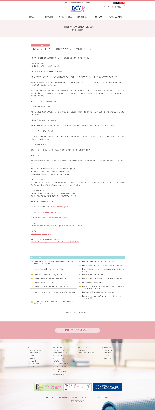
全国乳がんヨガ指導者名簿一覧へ (76, 313)
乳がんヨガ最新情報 (115, 17)
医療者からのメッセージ (111, 358)
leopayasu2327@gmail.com (50, 212)
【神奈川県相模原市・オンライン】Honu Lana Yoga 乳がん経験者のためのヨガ (103, 270)
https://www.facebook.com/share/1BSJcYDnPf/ (53, 217)
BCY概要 (32, 355)
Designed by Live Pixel (77, 402)
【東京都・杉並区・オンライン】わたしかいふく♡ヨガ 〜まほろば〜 (103, 265)
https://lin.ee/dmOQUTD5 (59, 207)
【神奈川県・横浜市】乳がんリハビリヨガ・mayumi (98, 261)
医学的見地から (108, 353)
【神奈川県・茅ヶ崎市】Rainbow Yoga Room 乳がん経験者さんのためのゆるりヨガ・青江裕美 (54, 262)
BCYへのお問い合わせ (79, 330)
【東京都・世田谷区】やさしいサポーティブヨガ (49, 269)
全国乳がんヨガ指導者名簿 (86, 353)
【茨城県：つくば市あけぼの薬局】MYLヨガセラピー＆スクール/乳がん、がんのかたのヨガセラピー (103, 287)
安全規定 (32, 358)
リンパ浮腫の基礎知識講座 (61, 364)
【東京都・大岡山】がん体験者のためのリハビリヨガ (50, 279)
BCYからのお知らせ (33, 366)
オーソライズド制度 (60, 372)
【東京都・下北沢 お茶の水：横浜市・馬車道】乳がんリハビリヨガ (102, 279)
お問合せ (120, 7)
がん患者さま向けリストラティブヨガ (65, 361)
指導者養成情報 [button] (48, 17)
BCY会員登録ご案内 (59, 374)
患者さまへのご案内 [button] (65, 17)
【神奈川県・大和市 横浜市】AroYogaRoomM (48, 275)
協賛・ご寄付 (99, 17)
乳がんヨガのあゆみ (35, 350)
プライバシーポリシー (87, 397)
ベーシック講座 (58, 355)
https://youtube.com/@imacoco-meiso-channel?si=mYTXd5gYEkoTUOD (55, 242)
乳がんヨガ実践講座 (60, 366)
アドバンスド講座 (59, 358)
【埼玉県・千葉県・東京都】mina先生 (93, 282)
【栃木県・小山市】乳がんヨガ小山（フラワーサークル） (51, 286)
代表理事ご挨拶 (34, 353)
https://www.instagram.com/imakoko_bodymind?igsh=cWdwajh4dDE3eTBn (56, 226)
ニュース (106, 7)
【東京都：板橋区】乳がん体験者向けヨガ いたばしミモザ (99, 292)
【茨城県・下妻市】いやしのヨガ (44, 282)
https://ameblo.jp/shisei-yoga (41, 234)
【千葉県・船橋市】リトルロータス (92, 275)
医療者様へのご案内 (109, 350)
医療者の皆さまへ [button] (83, 17)
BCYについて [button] (33, 17)
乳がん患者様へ (83, 350)
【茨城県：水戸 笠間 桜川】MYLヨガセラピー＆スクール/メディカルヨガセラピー (54, 303)
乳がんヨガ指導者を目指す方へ (63, 350)
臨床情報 (106, 355)
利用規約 (97, 397)
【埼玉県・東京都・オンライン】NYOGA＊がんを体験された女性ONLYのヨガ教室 (101, 297)
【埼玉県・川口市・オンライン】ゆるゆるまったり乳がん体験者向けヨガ (55, 293)
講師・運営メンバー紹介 (61, 353)
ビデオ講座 (57, 369)
